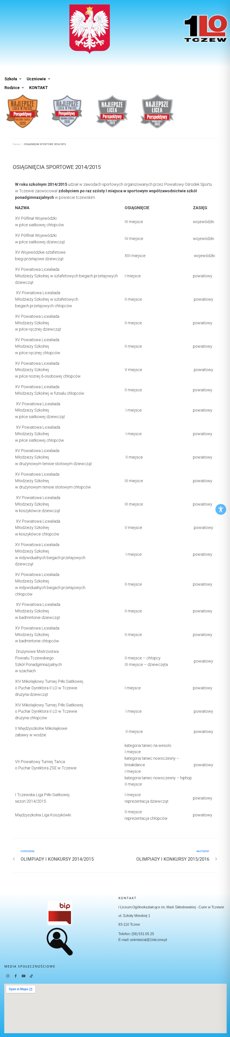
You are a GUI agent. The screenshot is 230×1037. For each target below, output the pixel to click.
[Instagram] (7, 975)
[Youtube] (23, 975)
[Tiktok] (31, 975)
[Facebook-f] (15, 975)
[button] (13, 79)
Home (16, 144)
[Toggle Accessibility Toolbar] (221, 509)
